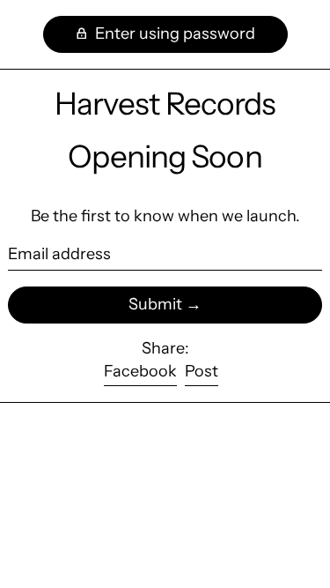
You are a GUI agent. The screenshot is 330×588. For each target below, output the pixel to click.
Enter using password (173, 33)
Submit (155, 304)
